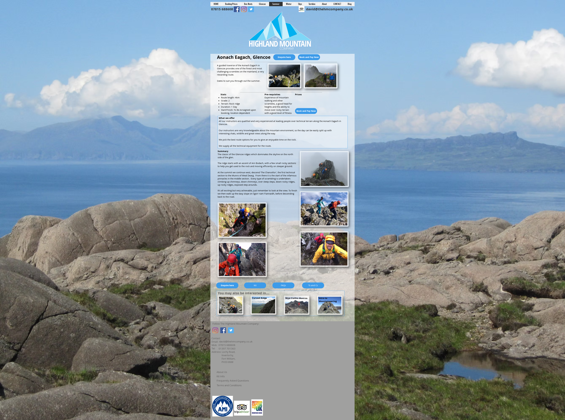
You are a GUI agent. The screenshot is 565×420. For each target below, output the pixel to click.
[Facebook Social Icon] (237, 9)
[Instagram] (215, 330)
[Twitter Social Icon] (231, 330)
